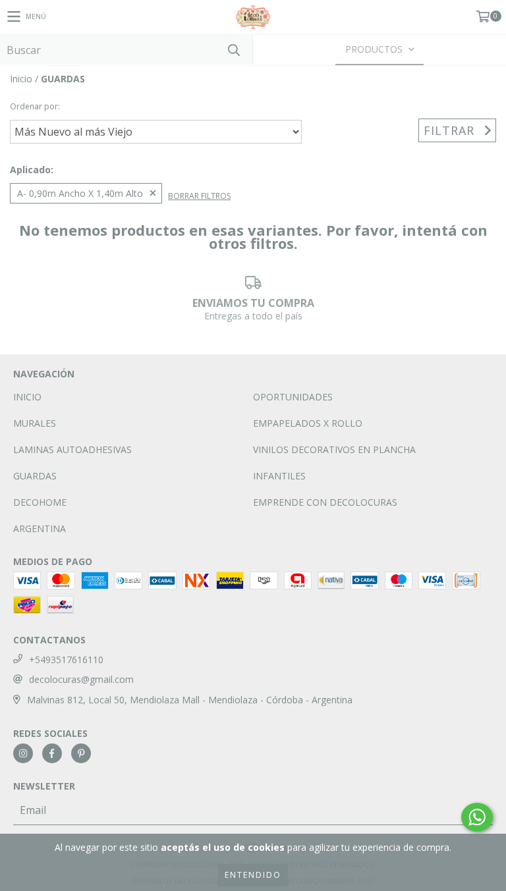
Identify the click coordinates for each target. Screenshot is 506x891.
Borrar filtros (199, 196)
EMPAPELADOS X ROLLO (307, 423)
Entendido (253, 874)
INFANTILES (279, 476)
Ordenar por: (35, 106)
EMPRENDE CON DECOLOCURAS (325, 502)
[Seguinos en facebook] (52, 753)
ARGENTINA (39, 528)
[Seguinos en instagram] (23, 753)
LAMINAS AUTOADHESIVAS (72, 449)
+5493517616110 (66, 659)
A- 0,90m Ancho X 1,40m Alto (80, 193)
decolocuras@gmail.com (81, 679)
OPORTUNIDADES (293, 397)
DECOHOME (40, 502)
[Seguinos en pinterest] (81, 753)
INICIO (27, 397)
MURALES (34, 423)
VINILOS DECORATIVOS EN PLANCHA (334, 449)
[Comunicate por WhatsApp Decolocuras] (477, 817)
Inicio (21, 78)
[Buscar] (233, 50)
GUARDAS (35, 476)
